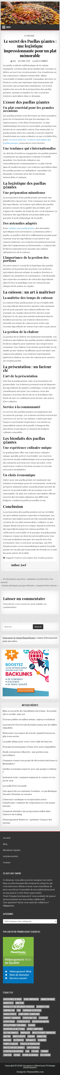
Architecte (8, 1002)
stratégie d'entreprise (13, 1051)
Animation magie (47, 999)
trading (44, 1051)
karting (7, 1036)
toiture (35, 1051)
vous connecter (22, 604)
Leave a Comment (41, 61)
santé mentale (33, 1047)
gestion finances (11, 1032)
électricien (45, 1054)
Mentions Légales (11, 850)
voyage (17, 1054)
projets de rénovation (29, 1043)
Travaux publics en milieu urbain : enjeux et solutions (29, 719)
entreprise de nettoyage (14, 1028)
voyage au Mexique (30, 1054)
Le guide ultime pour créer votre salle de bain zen (27, 741)
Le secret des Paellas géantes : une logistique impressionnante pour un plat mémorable (30, 48)
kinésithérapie (19, 1036)
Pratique (30, 35)
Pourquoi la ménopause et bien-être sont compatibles (29, 747)
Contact (6, 862)
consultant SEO (29, 1017)
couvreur (43, 1017)
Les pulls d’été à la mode (15, 786)
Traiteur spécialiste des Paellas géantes (33, 558)
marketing (41, 1036)
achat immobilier (31, 999)
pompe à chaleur (11, 1043)
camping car (9, 1010)
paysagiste (30, 1040)
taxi (27, 1051)
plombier (42, 1040)
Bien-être (20, 1002)
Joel (14, 61)
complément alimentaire (29, 1014)
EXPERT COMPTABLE (34, 1028)
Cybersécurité (23, 1021)
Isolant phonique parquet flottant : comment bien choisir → (30, 585)
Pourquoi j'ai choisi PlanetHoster (19, 638)
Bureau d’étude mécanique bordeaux (19, 1006)
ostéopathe (18, 1040)
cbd (18, 1010)
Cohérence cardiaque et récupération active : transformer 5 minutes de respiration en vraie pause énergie (29, 802)
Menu (8, 27)
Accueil (6, 838)
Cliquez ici (8, 906)
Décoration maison (40, 1021)
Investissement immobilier (43, 1032)
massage (7, 1040)
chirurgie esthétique (32, 1010)
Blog (5, 844)
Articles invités (10, 856)
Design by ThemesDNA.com (30, 1072)
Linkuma (31, 1036)
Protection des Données (14, 1047)
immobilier (25, 1032)
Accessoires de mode (12, 999)
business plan (43, 1006)
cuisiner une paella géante (21, 228)
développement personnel (15, 1025)
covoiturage (9, 1021)
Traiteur (7, 1054)
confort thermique (12, 1017)
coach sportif (10, 1014)
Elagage (31, 1025)
